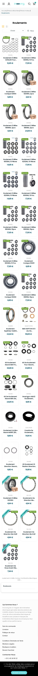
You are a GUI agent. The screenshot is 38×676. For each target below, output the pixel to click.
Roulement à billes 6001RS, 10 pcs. (29, 59)
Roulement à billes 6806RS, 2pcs (10, 127)
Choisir (17, 30)
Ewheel (10, 55)
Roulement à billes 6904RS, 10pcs (10, 228)
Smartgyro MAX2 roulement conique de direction (28, 398)
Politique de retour (8, 632)
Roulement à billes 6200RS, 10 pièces (10, 194)
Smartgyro (29, 326)
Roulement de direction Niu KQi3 (10, 533)
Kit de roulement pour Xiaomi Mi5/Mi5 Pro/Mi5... (28, 364)
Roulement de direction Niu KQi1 (28, 533)
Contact (5, 635)
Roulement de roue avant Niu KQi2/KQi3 (10, 567)
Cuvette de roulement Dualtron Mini (29, 431)
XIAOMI (10, 360)
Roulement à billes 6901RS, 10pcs (29, 296)
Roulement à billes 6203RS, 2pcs (29, 93)
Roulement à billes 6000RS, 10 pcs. (29, 194)
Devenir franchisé (8, 650)
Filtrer (32, 31)
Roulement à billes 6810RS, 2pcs (29, 127)
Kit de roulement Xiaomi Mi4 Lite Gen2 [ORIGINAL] (10, 398)
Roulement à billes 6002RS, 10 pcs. (10, 262)
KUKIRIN (10, 326)
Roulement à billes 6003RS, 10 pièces (10, 160)
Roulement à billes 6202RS (10, 499)
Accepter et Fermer (19, 673)
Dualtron (29, 427)
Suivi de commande (9, 626)
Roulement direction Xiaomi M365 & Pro (10, 465)
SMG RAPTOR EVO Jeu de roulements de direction (28, 330)
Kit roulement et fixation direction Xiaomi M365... (28, 465)
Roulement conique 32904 (10, 93)
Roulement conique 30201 (28, 262)
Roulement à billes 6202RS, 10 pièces (29, 160)
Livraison (5, 629)
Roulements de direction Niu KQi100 (29, 499)
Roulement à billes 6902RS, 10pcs (29, 228)
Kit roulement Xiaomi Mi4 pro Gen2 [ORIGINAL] (10, 364)
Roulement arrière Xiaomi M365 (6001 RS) (10, 431)
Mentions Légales (8, 644)
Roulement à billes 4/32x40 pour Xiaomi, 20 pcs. (10, 59)
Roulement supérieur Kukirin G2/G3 (10, 330)
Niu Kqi (29, 495)
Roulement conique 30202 (10, 296)
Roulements (7, 586)
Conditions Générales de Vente (12, 641)
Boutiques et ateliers (9, 647)
